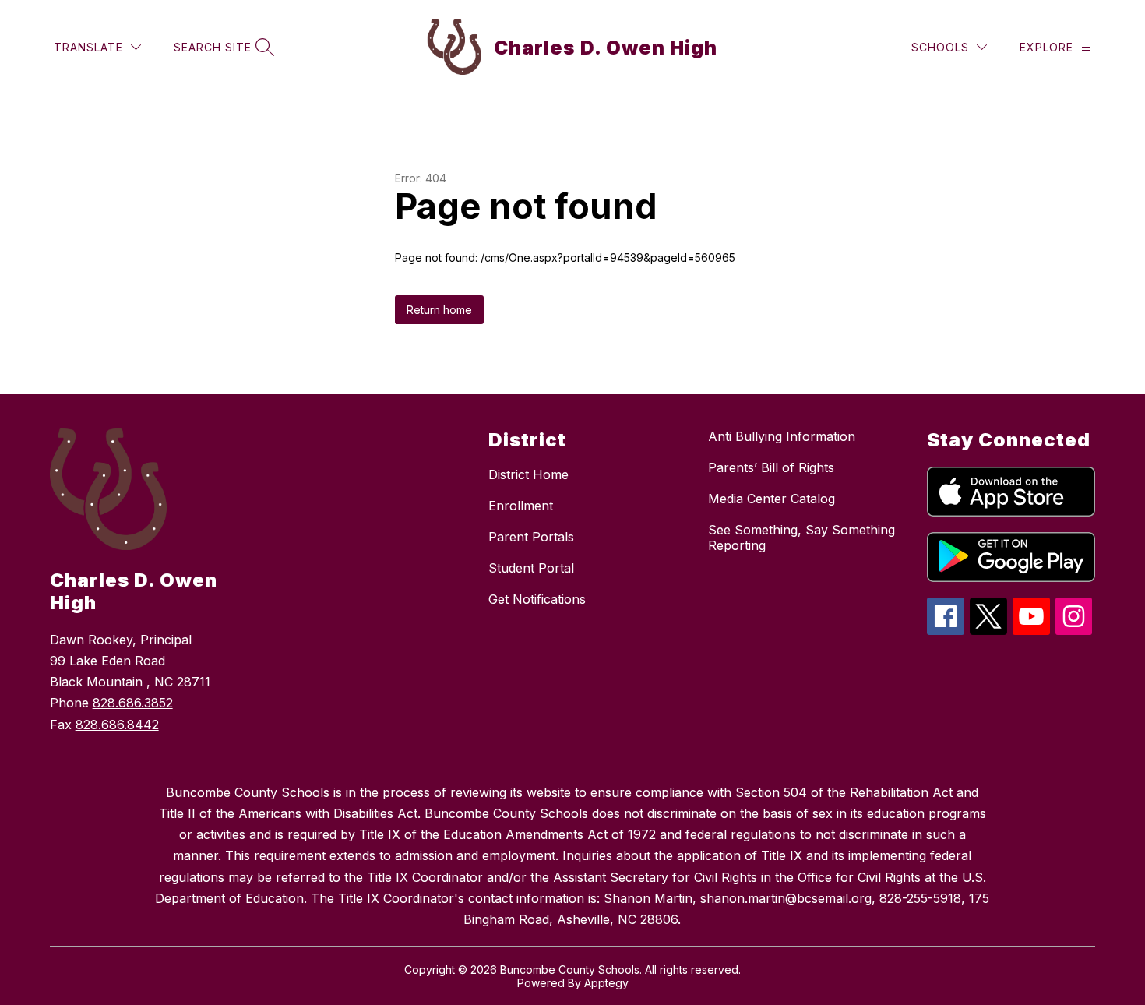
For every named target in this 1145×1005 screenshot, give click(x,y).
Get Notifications (537, 599)
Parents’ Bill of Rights (771, 467)
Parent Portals (531, 537)
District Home (528, 474)
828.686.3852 (133, 703)
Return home (439, 309)
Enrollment (520, 505)
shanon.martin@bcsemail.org (786, 898)
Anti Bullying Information (781, 436)
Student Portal (531, 568)
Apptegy (606, 982)
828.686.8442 (117, 724)
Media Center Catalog (771, 498)
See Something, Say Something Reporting (801, 537)
